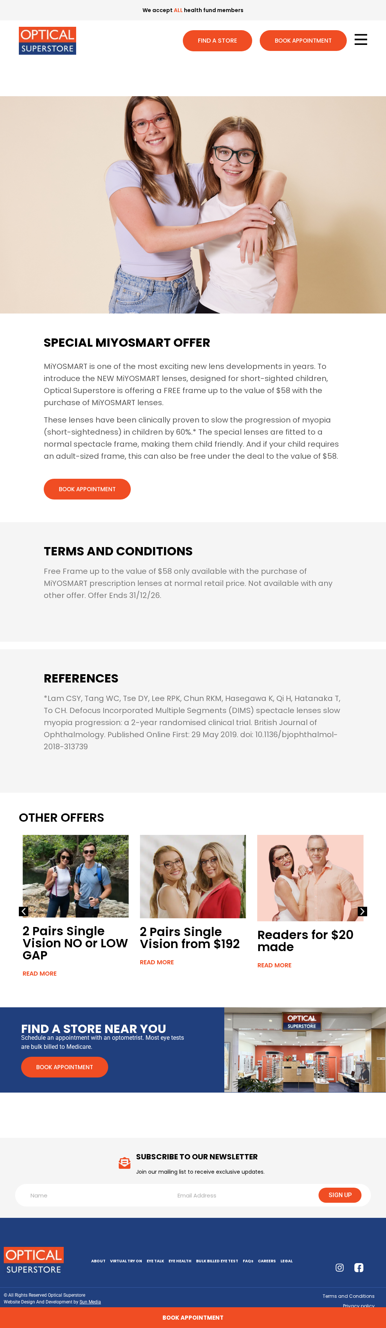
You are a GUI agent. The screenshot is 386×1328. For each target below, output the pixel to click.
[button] (23, 911)
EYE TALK (155, 1261)
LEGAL (286, 1261)
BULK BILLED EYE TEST (217, 1261)
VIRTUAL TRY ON (126, 1261)
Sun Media (90, 1302)
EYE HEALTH (179, 1261)
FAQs (248, 1261)
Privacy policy (359, 1306)
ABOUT (98, 1261)
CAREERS (267, 1261)
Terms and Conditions (349, 1296)
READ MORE (40, 973)
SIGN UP (340, 1195)
